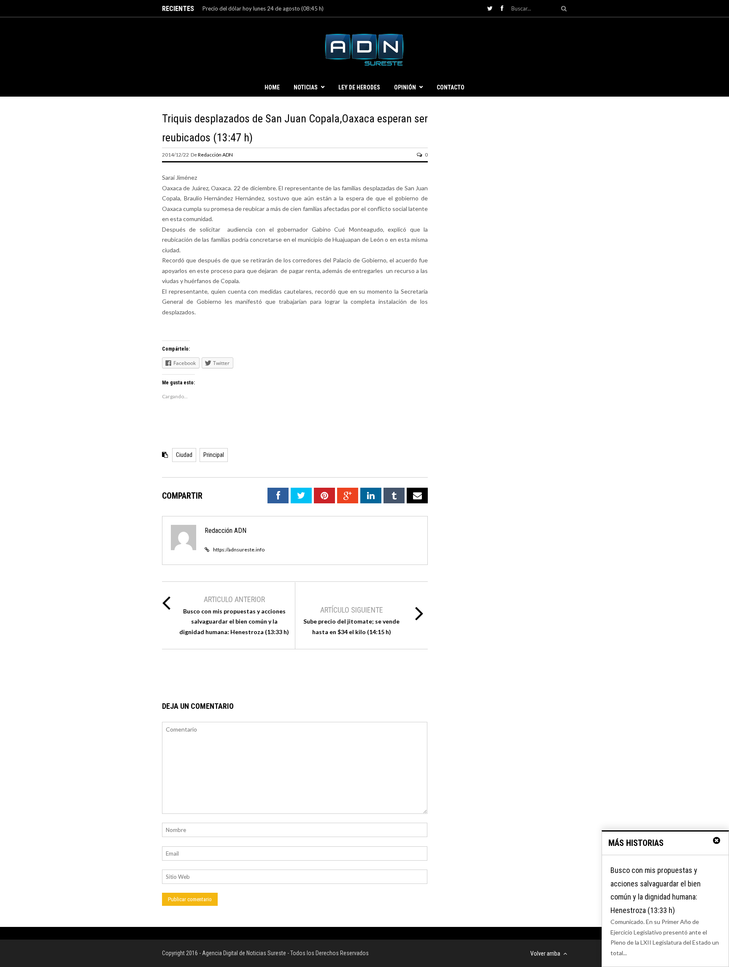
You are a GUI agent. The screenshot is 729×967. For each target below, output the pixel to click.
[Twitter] (490, 8)
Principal (213, 454)
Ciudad (184, 454)
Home (272, 87)
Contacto (450, 87)
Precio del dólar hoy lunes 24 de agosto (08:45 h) (263, 8)
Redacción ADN (215, 154)
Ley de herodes (359, 87)
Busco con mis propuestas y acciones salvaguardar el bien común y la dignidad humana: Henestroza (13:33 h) (234, 621)
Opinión (405, 87)
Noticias (306, 87)
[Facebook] (502, 8)
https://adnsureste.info (239, 549)
